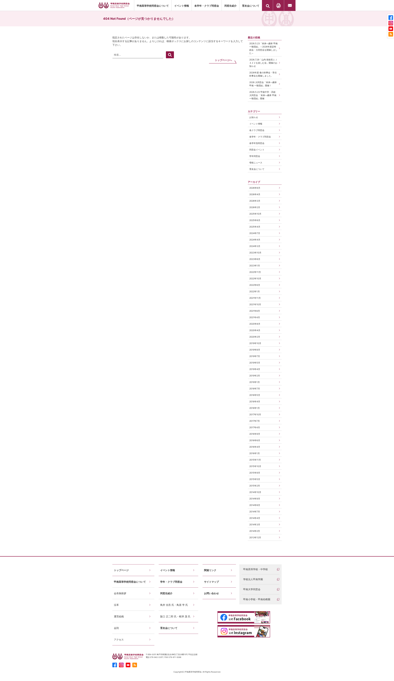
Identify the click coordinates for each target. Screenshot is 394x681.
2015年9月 (254, 472)
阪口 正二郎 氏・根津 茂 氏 (175, 616)
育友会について (250, 5)
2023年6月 (254, 259)
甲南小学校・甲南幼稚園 (256, 599)
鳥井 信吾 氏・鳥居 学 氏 (174, 604)
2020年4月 (254, 330)
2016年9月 (254, 434)
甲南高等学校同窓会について (153, 5)
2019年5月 (254, 362)
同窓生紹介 (230, 5)
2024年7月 (254, 233)
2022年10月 (255, 278)
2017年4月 (254, 427)
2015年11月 (255, 459)
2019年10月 (255, 343)
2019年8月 (254, 349)
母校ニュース (255, 162)
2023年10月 (255, 252)
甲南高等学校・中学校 (255, 569)
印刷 (278, 5)
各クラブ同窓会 (256, 130)
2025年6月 (254, 220)
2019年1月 (254, 382)
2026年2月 (254, 207)
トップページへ (223, 60)
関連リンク (210, 570)
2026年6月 (254, 188)
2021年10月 (255, 304)
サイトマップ (211, 581)
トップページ (121, 570)
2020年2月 (254, 336)
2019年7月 (254, 356)
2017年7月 (254, 421)
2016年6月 (254, 440)
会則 (116, 628)
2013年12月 (255, 537)
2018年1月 (254, 408)
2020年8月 (254, 323)
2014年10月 (255, 492)
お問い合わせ (290, 5)
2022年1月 (254, 291)
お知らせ (253, 117)
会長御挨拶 (120, 593)
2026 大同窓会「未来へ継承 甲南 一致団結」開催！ (264, 84)
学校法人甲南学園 (253, 579)
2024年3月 (254, 246)
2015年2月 (254, 485)
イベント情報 (255, 123)
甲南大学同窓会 (251, 589)
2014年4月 (254, 518)
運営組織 (119, 616)
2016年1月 (254, 453)
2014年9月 (254, 498)
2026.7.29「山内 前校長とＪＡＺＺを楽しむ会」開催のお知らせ (263, 62)
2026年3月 (254, 200)
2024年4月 (254, 239)
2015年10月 (255, 466)
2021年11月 (255, 298)
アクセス (119, 639)
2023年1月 (254, 265)
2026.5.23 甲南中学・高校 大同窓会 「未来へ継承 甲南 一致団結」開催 (262, 95)
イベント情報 (181, 5)
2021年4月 (254, 317)
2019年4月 (254, 369)
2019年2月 (254, 375)
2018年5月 (254, 395)
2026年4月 (254, 194)
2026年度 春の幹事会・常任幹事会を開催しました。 (263, 74)
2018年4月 (254, 401)
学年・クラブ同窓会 (171, 581)
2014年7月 (254, 511)
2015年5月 (254, 479)
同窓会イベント (256, 149)
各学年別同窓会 (256, 143)
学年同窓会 (254, 156)
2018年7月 (254, 388)
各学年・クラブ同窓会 (206, 5)
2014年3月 (254, 524)
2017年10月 (255, 414)
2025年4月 (254, 226)
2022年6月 (254, 285)
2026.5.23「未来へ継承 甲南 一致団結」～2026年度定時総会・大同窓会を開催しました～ (263, 48)
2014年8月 (254, 505)
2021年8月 (254, 311)
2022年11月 (255, 272)
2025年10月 (255, 213)
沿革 (116, 604)
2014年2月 (254, 531)
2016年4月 (254, 446)
